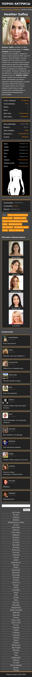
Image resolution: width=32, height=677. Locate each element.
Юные (5, 224)
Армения (16, 530)
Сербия (16, 630)
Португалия (16, 620)
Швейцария (16, 657)
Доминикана (16, 562)
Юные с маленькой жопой (17, 215)
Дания (16, 560)
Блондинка (24, 116)
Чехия (16, 652)
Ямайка (16, 668)
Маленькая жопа (15, 224)
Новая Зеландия (16, 610)
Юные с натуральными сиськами (15, 221)
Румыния (16, 627)
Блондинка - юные (21, 227)
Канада (16, 585)
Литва (16, 600)
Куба (16, 595)
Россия (16, 625)
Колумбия (16, 590)
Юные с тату (7, 218)
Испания (16, 577)
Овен (26, 130)
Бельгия (16, 540)
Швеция (16, 660)
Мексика (16, 602)
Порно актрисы (16, 3)
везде (16, 206)
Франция (16, 650)
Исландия (16, 575)
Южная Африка (16, 665)
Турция (16, 640)
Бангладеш (16, 532)
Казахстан (16, 582)
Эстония (16, 662)
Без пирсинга (8, 227)
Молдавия (16, 605)
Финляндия (16, 647)
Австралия (16, 512)
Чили (16, 655)
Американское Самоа (16, 522)
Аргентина (16, 527)
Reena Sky (16, 274)
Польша (16, 617)
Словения (16, 635)
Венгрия (16, 547)
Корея (16, 592)
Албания (16, 517)
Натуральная (23, 166)
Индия (16, 567)
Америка (17, 9)
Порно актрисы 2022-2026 (16, 674)
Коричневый (23, 113)
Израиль (16, 565)
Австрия (16, 515)
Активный (24, 100)
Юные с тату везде (16, 230)
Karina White (16, 257)
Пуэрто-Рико (16, 622)
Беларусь (16, 537)
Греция (16, 557)
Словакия (16, 632)
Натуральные (23, 160)
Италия (16, 580)
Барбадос (16, 535)
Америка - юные (20, 218)
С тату (5, 230)
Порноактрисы (6, 9)
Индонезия (16, 570)
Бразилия (16, 545)
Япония (16, 670)
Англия (16, 525)
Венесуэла (16, 550)
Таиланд (16, 637)
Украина (16, 642)
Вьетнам (16, 552)
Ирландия (16, 572)
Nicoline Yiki (16, 309)
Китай (16, 587)
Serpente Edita (16, 291)
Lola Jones (16, 326)
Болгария (16, 542)
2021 (26, 103)
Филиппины (16, 645)
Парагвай (16, 615)
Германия (16, 555)
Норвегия (16, 612)
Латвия (16, 597)
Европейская (23, 133)
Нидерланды (16, 607)
